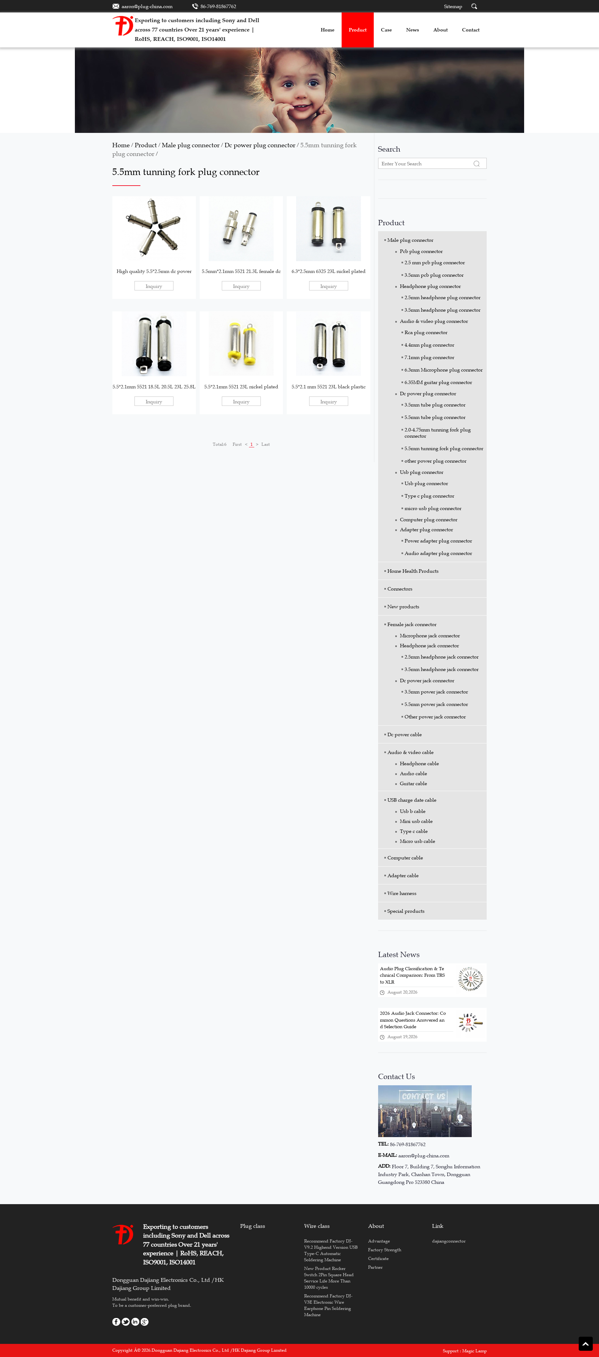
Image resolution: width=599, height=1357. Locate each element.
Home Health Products (413, 571)
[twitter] (126, 1321)
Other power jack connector (435, 716)
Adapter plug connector (426, 529)
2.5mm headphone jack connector (442, 657)
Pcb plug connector (421, 251)
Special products (406, 911)
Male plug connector (191, 145)
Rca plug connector (426, 332)
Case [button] (386, 30)
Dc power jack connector (427, 680)
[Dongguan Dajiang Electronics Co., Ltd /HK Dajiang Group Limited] (123, 24)
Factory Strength (384, 1249)
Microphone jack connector (430, 635)
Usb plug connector (421, 472)
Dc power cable (404, 734)
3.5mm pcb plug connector (434, 275)
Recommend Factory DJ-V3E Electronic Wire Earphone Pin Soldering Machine (328, 1305)
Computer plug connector (428, 519)
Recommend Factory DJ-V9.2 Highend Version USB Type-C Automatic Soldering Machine (331, 1250)
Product (146, 145)
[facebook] (116, 1321)
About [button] (440, 30)
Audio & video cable (410, 752)
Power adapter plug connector (438, 540)
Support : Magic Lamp (465, 1351)
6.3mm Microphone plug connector (444, 370)
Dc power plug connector (260, 145)
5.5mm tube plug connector (435, 417)
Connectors (399, 589)
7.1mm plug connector (429, 357)
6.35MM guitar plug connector (438, 382)
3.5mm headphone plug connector (442, 310)
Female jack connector (411, 624)
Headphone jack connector (429, 645)
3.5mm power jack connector (436, 691)
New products (403, 606)
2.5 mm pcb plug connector (435, 262)
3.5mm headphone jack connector (442, 669)
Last (265, 444)
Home (121, 145)
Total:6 (219, 444)
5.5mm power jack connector (436, 704)
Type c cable (414, 831)
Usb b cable (413, 811)
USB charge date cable (411, 800)
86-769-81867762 (218, 6)
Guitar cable (413, 783)
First (237, 444)
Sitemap (453, 6)
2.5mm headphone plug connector (442, 297)
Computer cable (405, 857)
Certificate (378, 1258)
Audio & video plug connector (434, 321)
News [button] (412, 30)
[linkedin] (135, 1321)
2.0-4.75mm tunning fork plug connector (438, 432)
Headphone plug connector (430, 286)
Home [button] (327, 30)
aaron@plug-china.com (147, 6)
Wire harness (401, 893)
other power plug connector (435, 461)
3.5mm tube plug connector (435, 404)
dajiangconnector (449, 1241)
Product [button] (358, 30)
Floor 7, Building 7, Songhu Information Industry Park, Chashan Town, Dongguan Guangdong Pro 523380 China (429, 1174)
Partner (375, 1267)
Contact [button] (471, 30)
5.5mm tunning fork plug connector (444, 448)
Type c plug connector (429, 496)
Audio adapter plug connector (438, 553)
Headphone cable (419, 763)
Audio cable (413, 773)
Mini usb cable (416, 821)
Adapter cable (403, 875)
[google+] (145, 1321)
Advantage (379, 1241)
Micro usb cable (417, 841)
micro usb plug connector (433, 508)
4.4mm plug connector (429, 345)
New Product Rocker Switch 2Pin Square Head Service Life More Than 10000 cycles (329, 1278)
